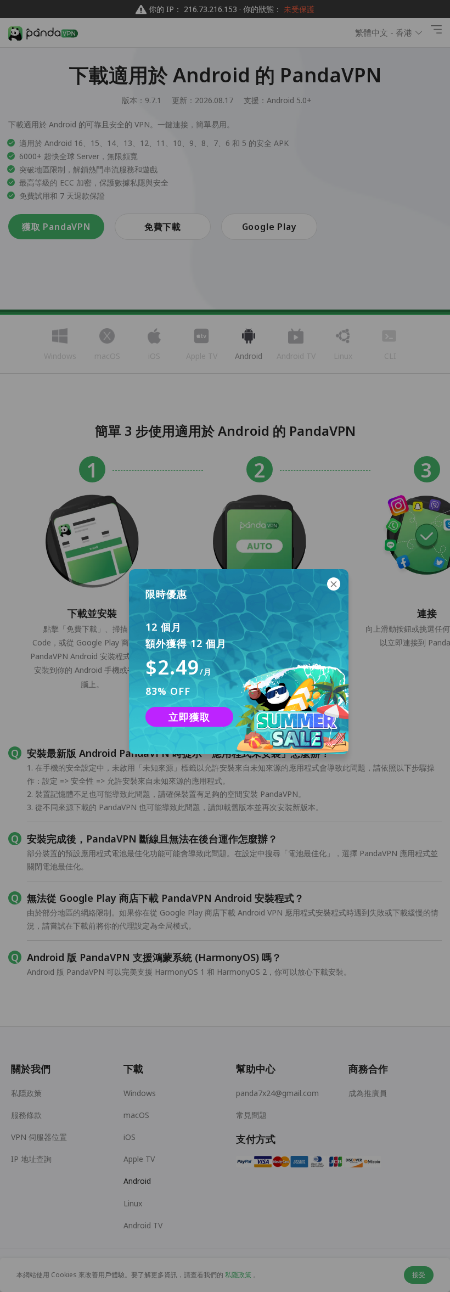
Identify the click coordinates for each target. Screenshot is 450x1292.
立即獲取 (189, 716)
